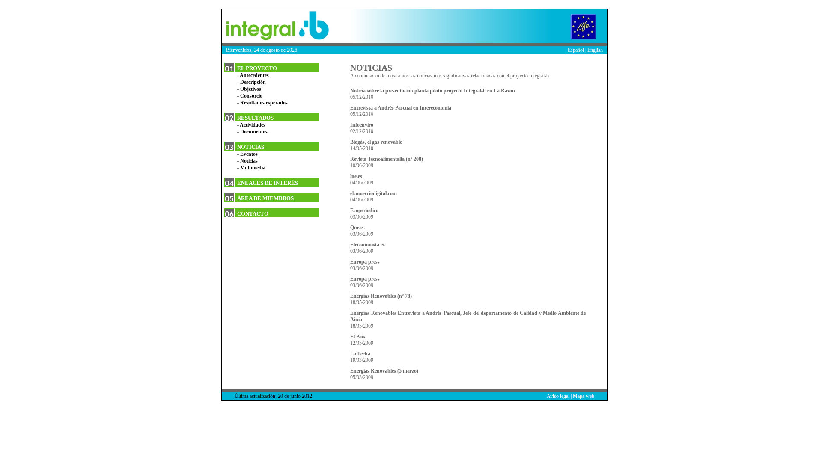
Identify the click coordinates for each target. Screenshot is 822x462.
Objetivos (250, 89)
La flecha (360, 354)
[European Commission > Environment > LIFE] (585, 26)
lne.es (356, 176)
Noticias (249, 161)
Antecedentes (254, 75)
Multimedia (252, 168)
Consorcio (251, 96)
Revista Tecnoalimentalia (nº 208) (386, 159)
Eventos (249, 154)
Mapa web (583, 396)
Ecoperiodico (364, 210)
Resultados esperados (264, 103)
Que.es (357, 228)
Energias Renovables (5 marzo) (384, 371)
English (595, 50)
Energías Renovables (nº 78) (381, 296)
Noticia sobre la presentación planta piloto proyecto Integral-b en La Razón (432, 91)
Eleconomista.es (367, 245)
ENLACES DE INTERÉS (267, 183)
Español (576, 50)
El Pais (357, 337)
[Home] (275, 26)
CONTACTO (252, 213)
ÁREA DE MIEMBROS (265, 198)
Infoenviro (361, 125)
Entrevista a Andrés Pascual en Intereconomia (400, 108)
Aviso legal (558, 396)
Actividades (252, 125)
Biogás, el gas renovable (376, 142)
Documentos (254, 132)
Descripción (253, 82)
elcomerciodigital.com (373, 193)
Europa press (365, 262)
